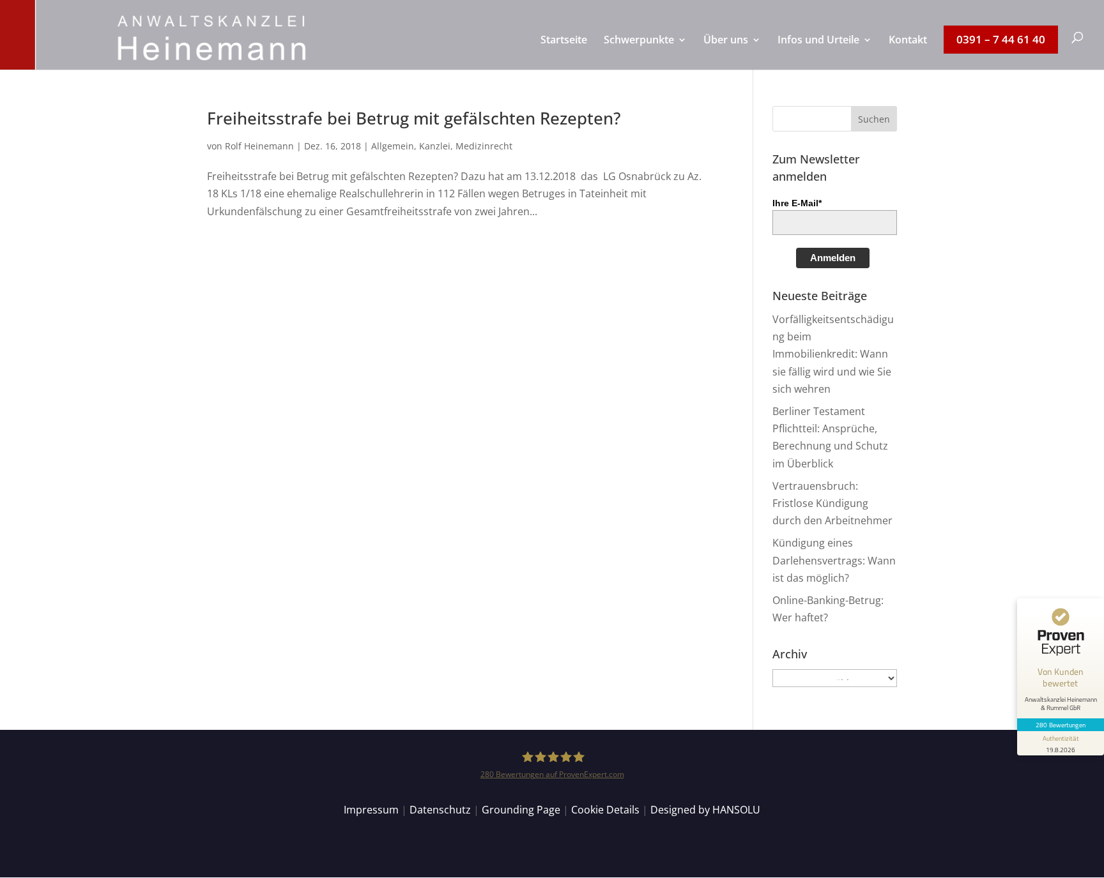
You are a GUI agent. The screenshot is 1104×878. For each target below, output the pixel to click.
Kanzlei (434, 146)
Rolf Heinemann (259, 146)
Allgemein (392, 146)
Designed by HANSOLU (705, 810)
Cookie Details (605, 810)
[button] (874, 119)
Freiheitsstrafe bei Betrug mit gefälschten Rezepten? (414, 118)
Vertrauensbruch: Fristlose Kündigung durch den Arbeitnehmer (832, 503)
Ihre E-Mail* (797, 203)
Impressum (371, 810)
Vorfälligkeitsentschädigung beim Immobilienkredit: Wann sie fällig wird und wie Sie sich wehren (833, 354)
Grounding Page (521, 810)
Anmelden (832, 257)
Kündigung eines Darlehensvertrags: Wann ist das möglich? (834, 560)
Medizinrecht (484, 146)
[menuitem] (563, 52)
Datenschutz (440, 810)
